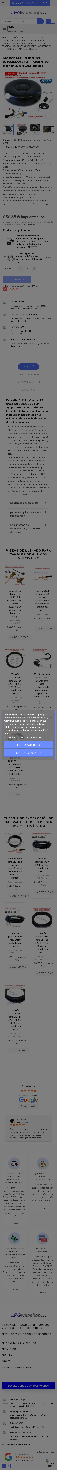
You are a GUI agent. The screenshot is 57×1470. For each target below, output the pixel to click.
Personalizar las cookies (32, 737)
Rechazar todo (28, 744)
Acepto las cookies (28, 752)
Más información (11, 737)
